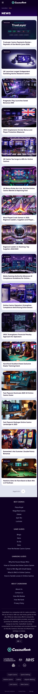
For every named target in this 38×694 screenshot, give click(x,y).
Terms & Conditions (10, 691)
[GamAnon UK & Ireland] (19, 665)
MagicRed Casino (19, 511)
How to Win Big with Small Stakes (19, 569)
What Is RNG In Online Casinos (19, 572)
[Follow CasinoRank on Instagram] (12, 636)
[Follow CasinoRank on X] (17, 636)
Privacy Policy (19, 603)
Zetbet (19, 514)
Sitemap (31, 691)
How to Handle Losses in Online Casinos (19, 576)
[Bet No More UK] (13, 665)
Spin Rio (19, 518)
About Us (19, 589)
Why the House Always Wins (19, 562)
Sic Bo (19, 542)
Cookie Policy (22, 691)
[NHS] (30, 659)
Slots (19, 545)
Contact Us (19, 593)
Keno (19, 538)
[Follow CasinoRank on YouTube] (21, 636)
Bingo (19, 535)
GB (18, 641)
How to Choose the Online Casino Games (19, 565)
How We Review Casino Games (19, 549)
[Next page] (23, 491)
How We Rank (19, 600)
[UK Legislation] (20, 659)
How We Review (19, 596)
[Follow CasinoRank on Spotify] (26, 636)
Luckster (19, 521)
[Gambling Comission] (9, 659)
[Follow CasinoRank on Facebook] (7, 636)
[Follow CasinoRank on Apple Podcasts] (31, 636)
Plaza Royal (19, 507)
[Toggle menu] (3, 2)
